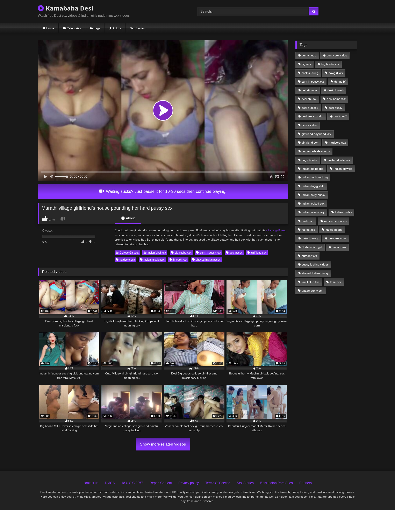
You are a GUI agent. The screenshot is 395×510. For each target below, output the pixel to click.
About (130, 218)
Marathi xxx (180, 259)
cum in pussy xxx (210, 252)
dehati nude (309, 90)
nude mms (339, 247)
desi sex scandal (312, 116)
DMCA (110, 483)
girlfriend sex (258, 252)
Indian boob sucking (315, 177)
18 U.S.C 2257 (132, 483)
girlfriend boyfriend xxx (316, 134)
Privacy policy (188, 483)
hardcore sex (127, 259)
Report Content (161, 483)
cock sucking (310, 73)
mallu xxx (308, 221)
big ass (306, 64)
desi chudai (309, 99)
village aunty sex (312, 290)
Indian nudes (343, 212)
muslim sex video (335, 221)
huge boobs (309, 160)
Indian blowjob (343, 168)
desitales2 (340, 116)
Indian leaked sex (313, 203)
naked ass (308, 229)
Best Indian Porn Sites (276, 483)
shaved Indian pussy (208, 259)
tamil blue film (310, 282)
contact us (91, 483)
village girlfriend (276, 230)
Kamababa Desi (68, 8)
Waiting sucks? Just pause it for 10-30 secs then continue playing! (166, 191)
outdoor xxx (309, 255)
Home (50, 28)
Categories (74, 28)
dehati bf (340, 81)
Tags (97, 28)
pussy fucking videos (315, 264)
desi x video (309, 125)
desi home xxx (336, 99)
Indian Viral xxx (157, 252)
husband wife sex (339, 160)
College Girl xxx (129, 252)
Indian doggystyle (313, 186)
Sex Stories (137, 28)
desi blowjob (336, 90)
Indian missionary (154, 259)
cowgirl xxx (336, 73)
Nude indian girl (312, 247)
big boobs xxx (183, 252)
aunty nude (309, 55)
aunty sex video (337, 55)
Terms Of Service (217, 483)
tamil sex (336, 282)
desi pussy (236, 252)
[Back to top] (382, 498)
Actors (117, 28)
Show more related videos (163, 444)
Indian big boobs (312, 168)
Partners (305, 483)
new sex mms (337, 238)
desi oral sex (310, 107)
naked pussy (310, 238)
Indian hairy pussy (313, 195)
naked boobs (333, 229)
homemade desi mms (316, 151)
